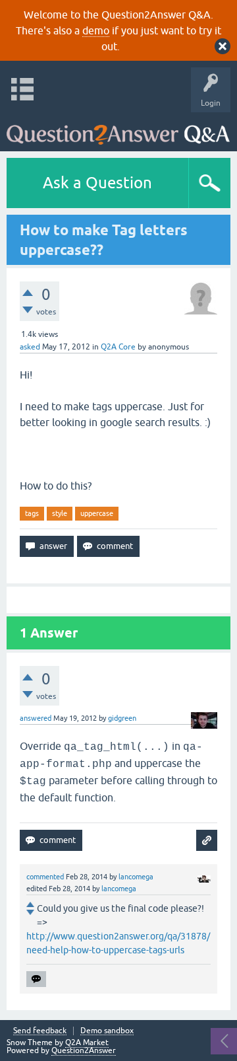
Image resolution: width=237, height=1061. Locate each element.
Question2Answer (83, 1050)
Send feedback (39, 1031)
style (59, 513)
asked (30, 346)
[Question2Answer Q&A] (118, 128)
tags (32, 513)
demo (95, 30)
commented (45, 877)
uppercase (96, 513)
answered (35, 718)
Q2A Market (87, 1042)
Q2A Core (118, 346)
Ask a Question (97, 183)
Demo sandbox (107, 1031)
